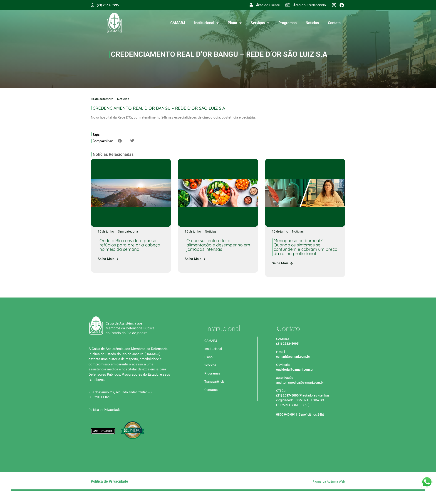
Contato (334, 23)
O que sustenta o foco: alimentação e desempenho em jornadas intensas (218, 245)
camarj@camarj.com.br (293, 356)
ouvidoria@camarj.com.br (295, 369)
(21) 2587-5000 (287, 395)
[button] (120, 140)
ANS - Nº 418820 (102, 431)
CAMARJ (177, 23)
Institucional (204, 23)
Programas (287, 23)
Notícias (312, 23)
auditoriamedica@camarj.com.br (300, 382)
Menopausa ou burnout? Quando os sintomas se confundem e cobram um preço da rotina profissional (305, 247)
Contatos (211, 390)
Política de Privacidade (104, 410)
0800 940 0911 (286, 414)
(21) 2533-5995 (287, 343)
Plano (232, 23)
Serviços (258, 23)
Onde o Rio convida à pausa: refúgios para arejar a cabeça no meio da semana (129, 245)
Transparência (214, 381)
